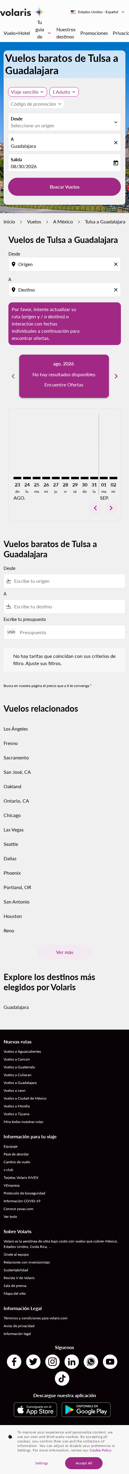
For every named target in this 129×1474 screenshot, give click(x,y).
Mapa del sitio (15, 1293)
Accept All (84, 1463)
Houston (13, 916)
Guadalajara (23, 146)
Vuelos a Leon (15, 1090)
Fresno (11, 743)
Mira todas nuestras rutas (23, 1121)
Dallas (10, 858)
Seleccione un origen (32, 125)
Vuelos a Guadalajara (20, 1082)
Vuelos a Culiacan (18, 1075)
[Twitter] (33, 1361)
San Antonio (16, 901)
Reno (9, 930)
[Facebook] (14, 1361)
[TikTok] (62, 1378)
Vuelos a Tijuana (16, 1114)
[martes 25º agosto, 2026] (36, 478)
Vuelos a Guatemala (19, 1067)
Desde (16, 118)
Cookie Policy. (101, 1450)
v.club (8, 1169)
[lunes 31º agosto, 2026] (94, 478)
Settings (41, 1463)
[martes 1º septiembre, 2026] (104, 478)
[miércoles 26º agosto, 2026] (46, 478)
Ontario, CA (16, 801)
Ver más (64, 952)
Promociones (94, 33)
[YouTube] (110, 1361)
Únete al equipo (16, 1254)
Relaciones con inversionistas (27, 1262)
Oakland (12, 786)
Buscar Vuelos (65, 186)
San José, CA (17, 772)
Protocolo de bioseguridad (24, 1193)
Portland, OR (17, 887)
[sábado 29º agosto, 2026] (75, 478)
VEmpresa (12, 1185)
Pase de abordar (16, 1154)
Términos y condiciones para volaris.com (36, 1318)
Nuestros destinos (66, 32)
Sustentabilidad (16, 1270)
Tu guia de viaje (43, 33)
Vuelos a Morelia (17, 1106)
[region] (64, 1449)
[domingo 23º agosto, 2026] (17, 478)
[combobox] (65, 264)
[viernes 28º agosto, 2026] (65, 478)
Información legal (17, 1333)
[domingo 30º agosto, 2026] (84, 478)
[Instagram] (52, 1361)
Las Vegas (14, 829)
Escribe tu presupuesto (25, 619)
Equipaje (10, 1146)
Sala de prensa (15, 1285)
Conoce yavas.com (18, 1208)
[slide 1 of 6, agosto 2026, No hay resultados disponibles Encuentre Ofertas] (64, 376)
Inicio (9, 221)
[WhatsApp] (91, 1361)
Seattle (11, 844)
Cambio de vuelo (17, 1162)
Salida (16, 159)
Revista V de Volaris (19, 1278)
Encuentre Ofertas (63, 384)
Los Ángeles (16, 728)
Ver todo (10, 1216)
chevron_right (116, 376)
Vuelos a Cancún (17, 1059)
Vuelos (34, 221)
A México (63, 221)
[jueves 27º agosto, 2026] (56, 478)
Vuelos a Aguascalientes (22, 1051)
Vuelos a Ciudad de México (25, 1098)
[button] (64, 92)
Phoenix (12, 873)
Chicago (12, 815)
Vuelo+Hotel (17, 33)
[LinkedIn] (71, 1361)
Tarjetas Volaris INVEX (21, 1177)
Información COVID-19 (22, 1201)
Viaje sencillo (24, 92)
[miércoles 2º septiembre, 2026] (113, 478)
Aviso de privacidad (19, 1326)
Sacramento (16, 757)
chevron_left (13, 376)
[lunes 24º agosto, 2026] (27, 478)
